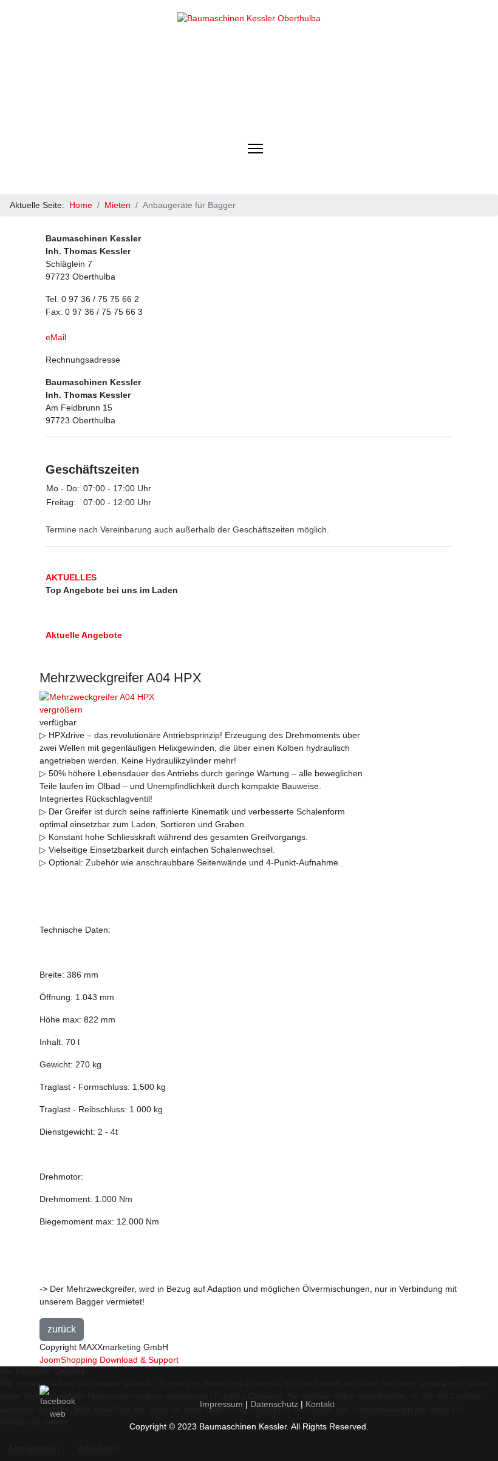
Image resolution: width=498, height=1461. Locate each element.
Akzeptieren (34, 1449)
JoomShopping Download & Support (109, 1360)
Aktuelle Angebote (84, 635)
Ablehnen (99, 1449)
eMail (56, 337)
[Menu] (255, 148)
